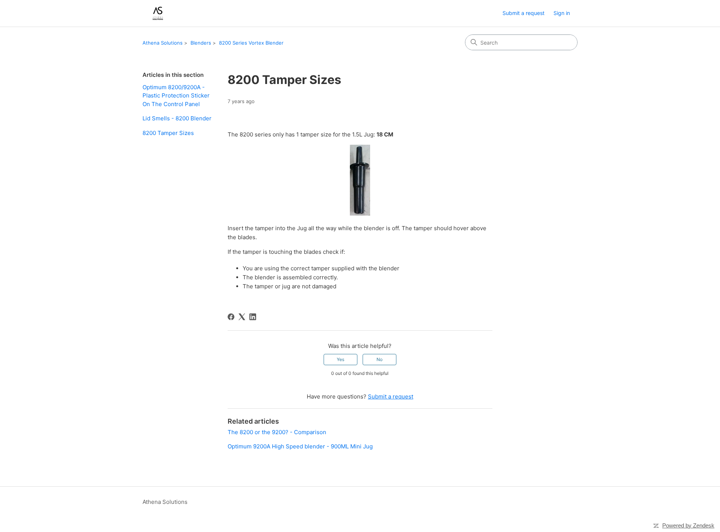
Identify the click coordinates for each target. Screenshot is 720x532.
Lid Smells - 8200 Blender (177, 118)
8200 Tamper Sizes (168, 132)
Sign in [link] (562, 13)
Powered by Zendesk (688, 525)
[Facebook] (231, 316)
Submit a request (523, 13)
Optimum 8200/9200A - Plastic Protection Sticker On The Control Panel (176, 96)
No (379, 359)
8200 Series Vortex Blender (251, 43)
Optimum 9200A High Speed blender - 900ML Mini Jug (300, 446)
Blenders (200, 43)
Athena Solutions (162, 43)
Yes (340, 359)
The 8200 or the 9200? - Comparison (277, 432)
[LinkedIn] (252, 316)
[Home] (157, 13)
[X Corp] (241, 316)
